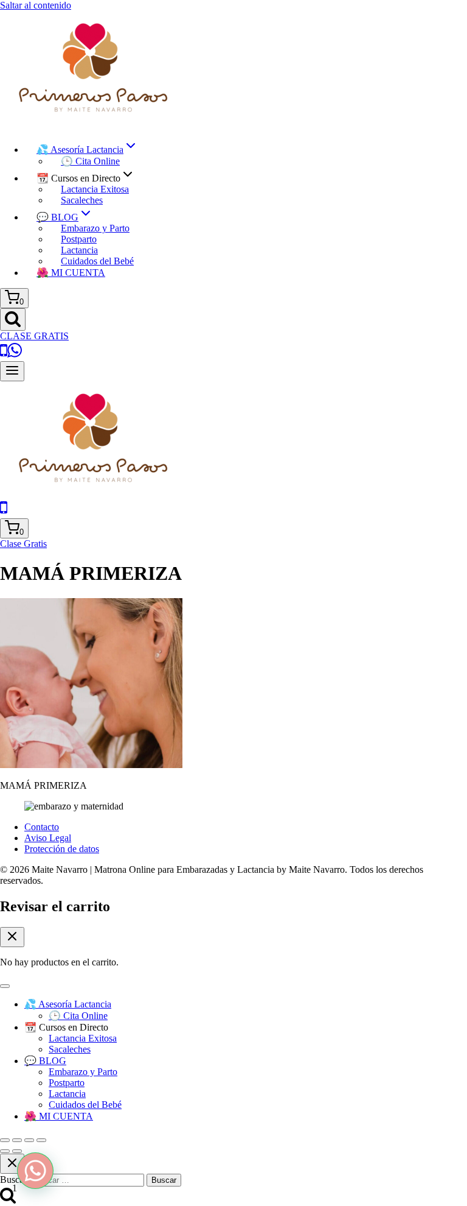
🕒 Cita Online (90, 161)
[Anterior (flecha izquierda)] (5, 1151)
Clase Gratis (23, 543)
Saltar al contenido (35, 5)
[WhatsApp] (14, 355)
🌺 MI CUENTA (70, 272)
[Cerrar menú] (5, 986)
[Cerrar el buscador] (12, 1164)
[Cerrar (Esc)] (41, 1140)
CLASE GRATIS (34, 336)
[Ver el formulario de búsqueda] (13, 319)
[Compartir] (29, 1140)
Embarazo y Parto (95, 228)
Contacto (41, 827)
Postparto (79, 239)
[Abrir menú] (12, 371)
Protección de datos (61, 849)
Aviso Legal (47, 838)
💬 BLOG (45, 1061)
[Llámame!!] (3, 355)
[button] (35, 1170)
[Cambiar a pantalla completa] (17, 1140)
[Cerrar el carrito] (12, 937)
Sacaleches (82, 200)
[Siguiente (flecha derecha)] (17, 1151)
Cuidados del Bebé (97, 261)
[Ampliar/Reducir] (5, 1140)
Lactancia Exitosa (95, 189)
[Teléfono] (3, 512)
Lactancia (79, 250)
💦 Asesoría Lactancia (67, 1004)
